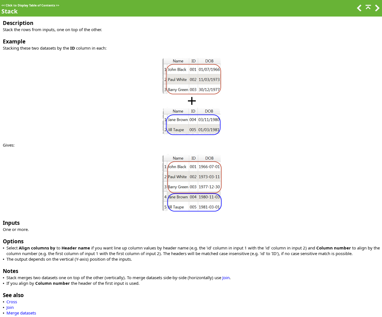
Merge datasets (21, 313)
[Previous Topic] (359, 9)
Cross (11, 301)
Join (226, 277)
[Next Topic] (377, 9)
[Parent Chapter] (368, 9)
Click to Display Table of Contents (30, 5)
